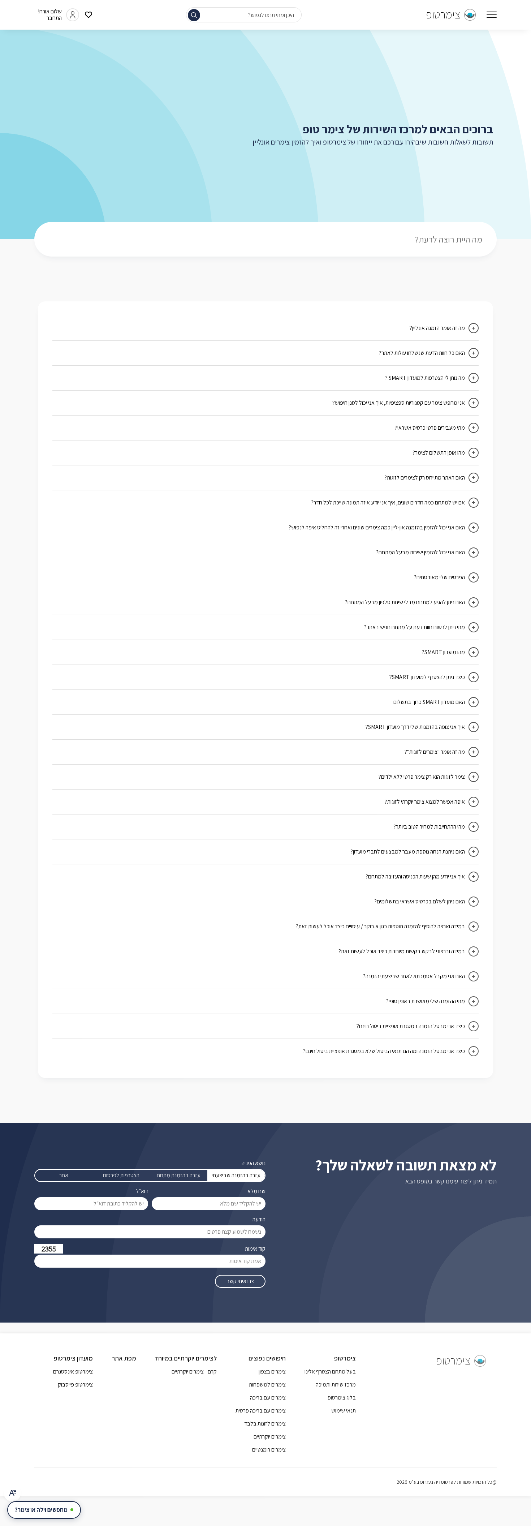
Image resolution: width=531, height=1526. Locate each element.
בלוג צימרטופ (342, 1397)
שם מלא (256, 1191)
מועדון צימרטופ (73, 1358)
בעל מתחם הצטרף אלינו (330, 1371)
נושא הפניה (254, 1163)
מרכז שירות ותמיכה (336, 1384)
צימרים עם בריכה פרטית (261, 1410)
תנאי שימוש (343, 1410)
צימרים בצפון (272, 1371)
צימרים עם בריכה (268, 1397)
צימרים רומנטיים (269, 1449)
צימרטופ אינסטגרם (73, 1371)
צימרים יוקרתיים (270, 1436)
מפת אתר (124, 1358)
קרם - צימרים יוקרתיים (194, 1371)
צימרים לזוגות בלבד (265, 1423)
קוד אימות (255, 1248)
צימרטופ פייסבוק (75, 1384)
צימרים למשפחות (267, 1384)
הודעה (259, 1219)
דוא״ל (142, 1191)
